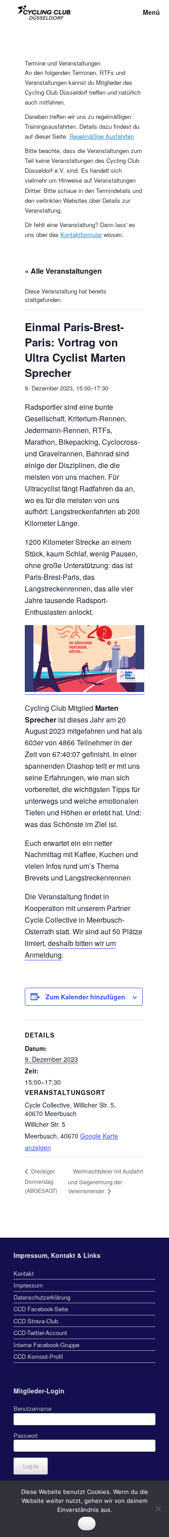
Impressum (28, 1285)
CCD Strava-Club (36, 1321)
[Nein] (157, 1508)
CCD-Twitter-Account (40, 1332)
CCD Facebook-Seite (41, 1309)
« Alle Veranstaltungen (63, 271)
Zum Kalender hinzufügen (85, 996)
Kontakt (24, 1273)
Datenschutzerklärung (42, 1297)
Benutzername (32, 1408)
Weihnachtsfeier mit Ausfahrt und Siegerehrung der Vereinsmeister (105, 1181)
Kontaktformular (81, 234)
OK (86, 1523)
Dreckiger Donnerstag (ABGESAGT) (41, 1180)
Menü (151, 12)
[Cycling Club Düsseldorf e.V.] (44, 13)
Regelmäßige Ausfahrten (101, 136)
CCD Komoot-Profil (38, 1356)
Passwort (26, 1435)
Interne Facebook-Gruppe (46, 1344)
